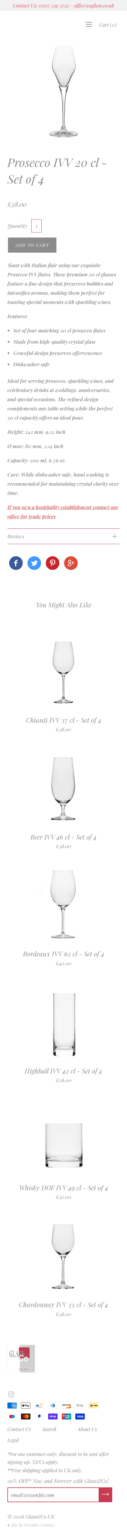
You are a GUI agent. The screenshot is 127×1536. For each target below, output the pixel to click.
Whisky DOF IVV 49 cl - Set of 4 (63, 1187)
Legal (13, 1440)
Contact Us (19, 1429)
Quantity (17, 225)
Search (49, 1429)
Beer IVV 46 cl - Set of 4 (63, 836)
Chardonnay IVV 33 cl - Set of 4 (63, 1304)
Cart (108, 24)
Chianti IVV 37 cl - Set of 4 (63, 720)
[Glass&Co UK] (16, 563)
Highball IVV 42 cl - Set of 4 (63, 1070)
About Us (87, 1429)
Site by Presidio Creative (32, 1525)
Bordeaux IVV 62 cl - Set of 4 (63, 953)
